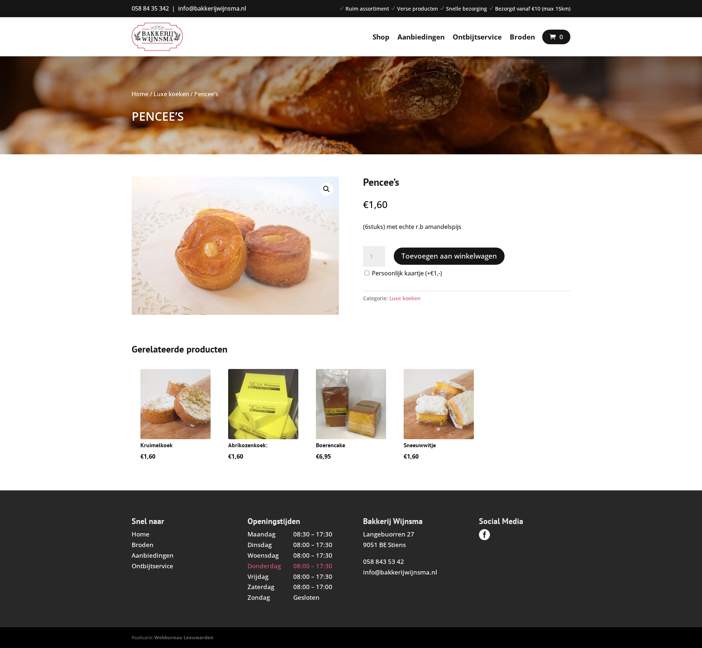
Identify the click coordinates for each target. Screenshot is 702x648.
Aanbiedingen (421, 37)
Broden (522, 37)
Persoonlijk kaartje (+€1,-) (407, 273)
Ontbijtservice (477, 37)
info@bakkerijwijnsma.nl (400, 572)
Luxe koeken (171, 94)
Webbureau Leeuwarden (184, 637)
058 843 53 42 (383, 561)
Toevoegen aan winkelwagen (449, 256)
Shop (381, 37)
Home (140, 94)
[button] (326, 189)
